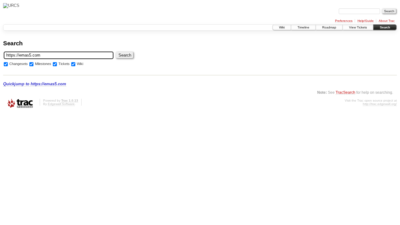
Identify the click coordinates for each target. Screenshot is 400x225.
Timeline (303, 27)
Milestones (43, 64)
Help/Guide (366, 20)
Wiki (282, 27)
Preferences (343, 20)
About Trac (387, 20)
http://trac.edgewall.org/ (380, 104)
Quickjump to (34, 84)
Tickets (64, 64)
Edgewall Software (61, 104)
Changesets (18, 64)
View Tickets (358, 27)
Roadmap (329, 27)
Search (385, 27)
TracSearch (345, 92)
